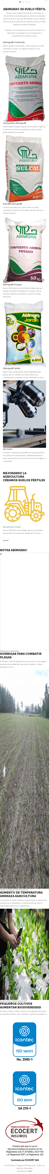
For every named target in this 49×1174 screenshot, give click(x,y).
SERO (30, 1171)
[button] (4, 540)
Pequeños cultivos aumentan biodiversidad (20, 1005)
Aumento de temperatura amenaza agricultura (21, 894)
